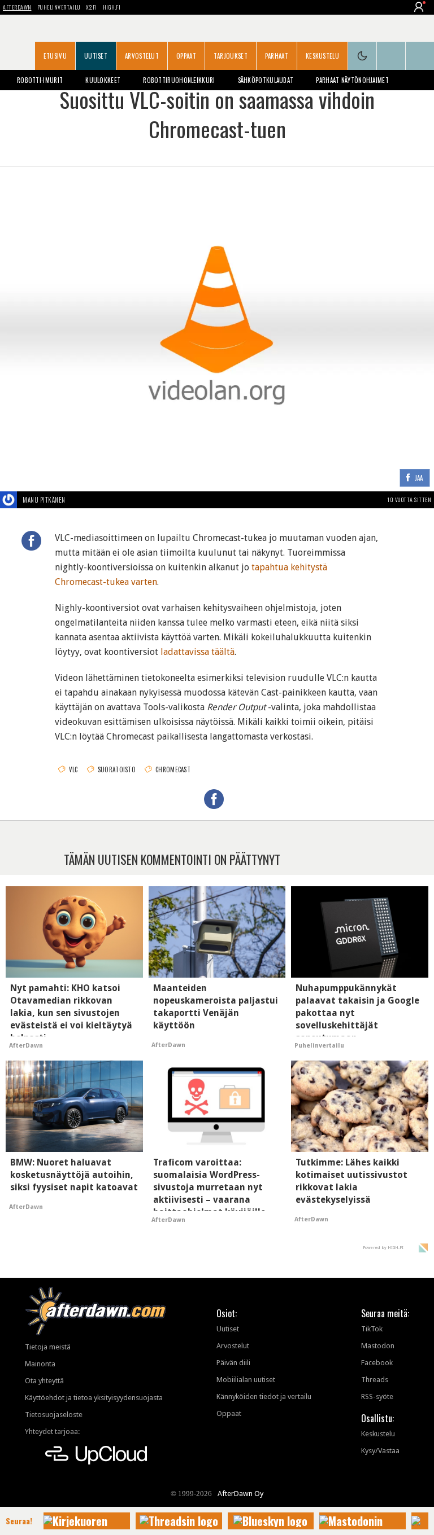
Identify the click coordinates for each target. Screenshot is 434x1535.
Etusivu (55, 55)
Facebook (377, 1362)
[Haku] (420, 56)
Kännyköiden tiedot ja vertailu (263, 1396)
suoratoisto (117, 769)
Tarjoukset (231, 55)
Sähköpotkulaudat (266, 80)
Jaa (419, 478)
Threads (374, 1379)
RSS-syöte (377, 1396)
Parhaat (276, 55)
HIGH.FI (112, 7)
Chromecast (172, 769)
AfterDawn (17, 7)
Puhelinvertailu (59, 7)
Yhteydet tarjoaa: (52, 1431)
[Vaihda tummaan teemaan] (362, 56)
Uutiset (95, 55)
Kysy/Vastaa (380, 1450)
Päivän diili (233, 1362)
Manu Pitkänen (44, 499)
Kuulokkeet (102, 80)
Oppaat (186, 55)
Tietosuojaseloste (54, 1414)
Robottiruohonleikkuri (179, 80)
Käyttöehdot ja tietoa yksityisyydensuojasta (94, 1397)
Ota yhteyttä (44, 1380)
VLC (73, 769)
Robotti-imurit (40, 80)
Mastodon (377, 1346)
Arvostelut (142, 55)
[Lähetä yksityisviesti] (78, 499)
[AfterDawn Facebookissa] (391, 56)
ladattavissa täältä (197, 651)
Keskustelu (322, 55)
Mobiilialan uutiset (245, 1379)
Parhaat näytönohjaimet (352, 80)
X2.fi (91, 7)
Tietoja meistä (48, 1347)
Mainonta (40, 1364)
